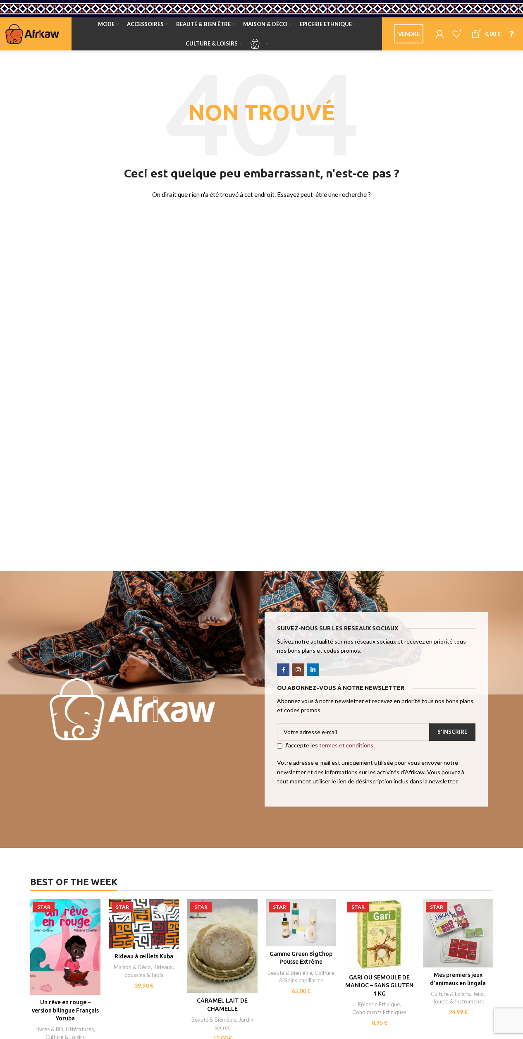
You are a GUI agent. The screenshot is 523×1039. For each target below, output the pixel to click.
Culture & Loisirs (450, 994)
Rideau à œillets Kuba (144, 956)
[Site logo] (32, 33)
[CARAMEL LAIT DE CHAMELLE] (222, 946)
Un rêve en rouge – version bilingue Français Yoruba (65, 1010)
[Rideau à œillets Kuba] (144, 924)
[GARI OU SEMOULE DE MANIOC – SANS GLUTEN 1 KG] (379, 934)
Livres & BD (49, 1029)
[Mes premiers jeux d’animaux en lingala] (458, 933)
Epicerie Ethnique (379, 1004)
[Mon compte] (440, 34)
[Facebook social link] (283, 669)
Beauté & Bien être (213, 1019)
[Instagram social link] (298, 669)
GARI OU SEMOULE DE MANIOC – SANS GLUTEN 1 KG (379, 985)
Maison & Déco (132, 967)
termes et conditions (346, 745)
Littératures (80, 1029)
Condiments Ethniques (379, 1012)
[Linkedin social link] (313, 669)
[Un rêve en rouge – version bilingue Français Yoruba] (65, 947)
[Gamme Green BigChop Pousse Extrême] (301, 922)
